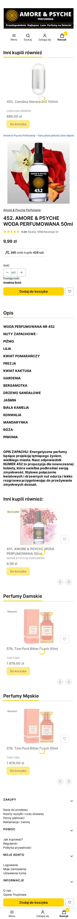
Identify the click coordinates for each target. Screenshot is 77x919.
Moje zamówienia (14, 869)
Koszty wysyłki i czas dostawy (23, 814)
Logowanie (10, 865)
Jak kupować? (13, 839)
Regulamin (10, 843)
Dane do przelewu (15, 809)
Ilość (6, 265)
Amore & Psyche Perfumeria (22, 210)
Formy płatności (13, 818)
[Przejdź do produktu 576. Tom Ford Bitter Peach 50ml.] (38, 626)
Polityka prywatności (17, 847)
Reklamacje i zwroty (16, 822)
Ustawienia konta (14, 873)
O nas (7, 890)
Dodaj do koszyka (34, 291)
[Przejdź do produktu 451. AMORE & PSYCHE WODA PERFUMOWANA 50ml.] (38, 526)
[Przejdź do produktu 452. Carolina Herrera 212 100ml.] (38, 79)
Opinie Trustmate (14, 894)
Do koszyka (18, 124)
